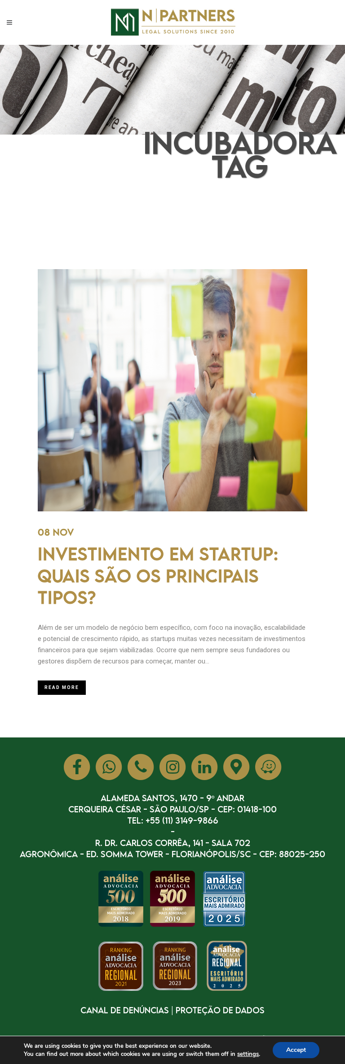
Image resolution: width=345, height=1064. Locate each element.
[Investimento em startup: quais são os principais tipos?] (172, 390)
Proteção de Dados (220, 1010)
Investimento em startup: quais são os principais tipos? (158, 575)
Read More (61, 687)
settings (248, 1054)
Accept (296, 1050)
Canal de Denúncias (124, 1010)
